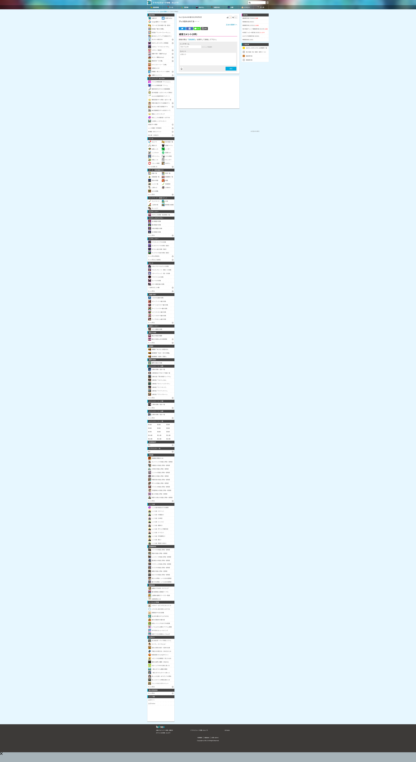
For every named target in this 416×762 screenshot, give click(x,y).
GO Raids (227, 730)
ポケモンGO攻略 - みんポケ (163, 733)
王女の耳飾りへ (231, 24)
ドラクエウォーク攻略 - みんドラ (166, 2)
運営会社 (206, 737)
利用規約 (199, 737)
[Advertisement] (208, 91)
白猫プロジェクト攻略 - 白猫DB (164, 730)
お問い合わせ (215, 737)
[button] (1, 753)
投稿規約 (191, 39)
